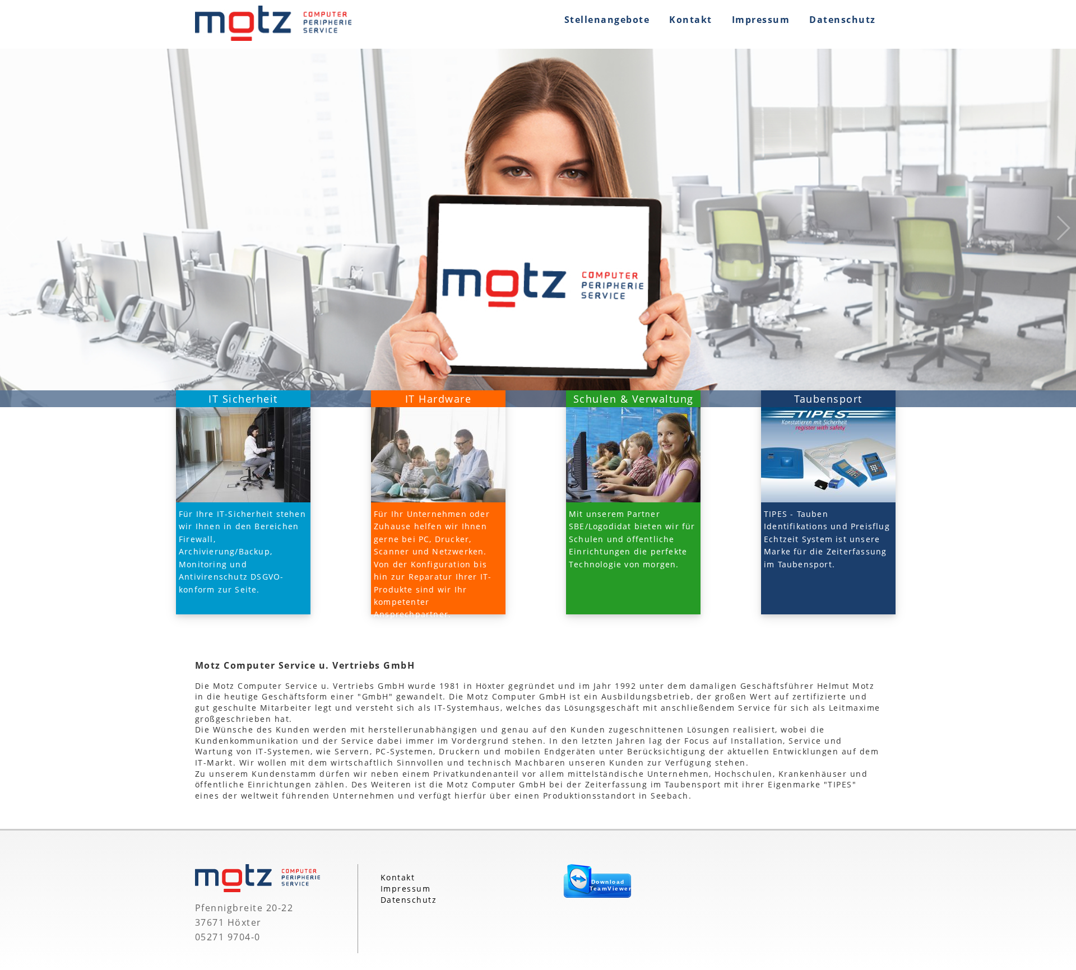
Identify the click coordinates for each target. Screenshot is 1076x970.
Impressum (761, 19)
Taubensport (828, 398)
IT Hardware (438, 398)
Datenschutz (842, 19)
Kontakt (690, 19)
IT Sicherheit (243, 398)
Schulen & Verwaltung (633, 398)
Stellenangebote (607, 19)
